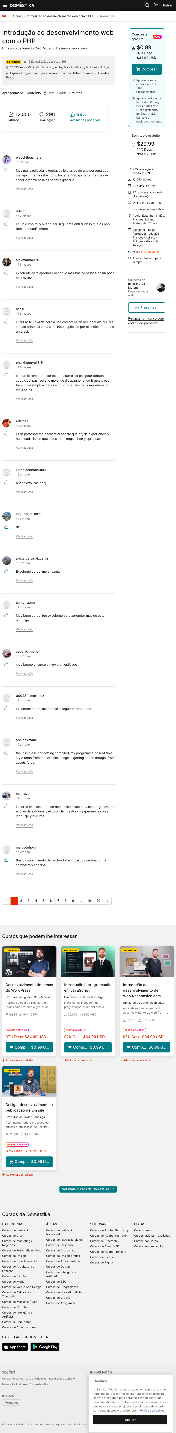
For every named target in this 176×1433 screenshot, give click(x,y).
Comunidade (57, 93)
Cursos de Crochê (58, 1297)
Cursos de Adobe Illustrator (108, 1235)
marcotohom (26, 847)
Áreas (51, 1224)
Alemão (54, 73)
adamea (22, 421)
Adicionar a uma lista (19, 1060)
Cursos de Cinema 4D (104, 1246)
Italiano (77, 73)
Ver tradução (24, 189)
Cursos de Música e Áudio (19, 1301)
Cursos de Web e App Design (21, 1287)
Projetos (75, 93)
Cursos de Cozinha (14, 1307)
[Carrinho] (156, 5)
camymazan (25, 603)
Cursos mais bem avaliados (152, 1235)
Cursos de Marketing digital (64, 1292)
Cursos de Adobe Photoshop (109, 1230)
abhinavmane (26, 740)
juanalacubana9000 (31, 470)
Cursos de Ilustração (16, 1230)
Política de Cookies (85, 1424)
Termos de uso (34, 1424)
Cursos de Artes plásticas (63, 1261)
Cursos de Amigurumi (60, 1303)
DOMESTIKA (21, 5)
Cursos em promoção (148, 1246)
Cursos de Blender (102, 1257)
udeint (21, 211)
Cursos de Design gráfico (63, 1255)
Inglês (27, 73)
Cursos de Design (14, 1255)
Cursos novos (143, 1230)
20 (98, 901)
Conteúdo (33, 93)
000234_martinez (30, 696)
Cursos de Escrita (14, 1276)
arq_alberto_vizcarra (32, 558)
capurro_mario (27, 651)
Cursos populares (146, 1241)
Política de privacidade (58, 1424)
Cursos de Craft (12, 1235)
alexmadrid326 (27, 260)
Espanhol (16, 73)
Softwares (100, 1224)
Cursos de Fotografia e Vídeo (21, 1250)
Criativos (40, 1378)
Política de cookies (152, 1410)
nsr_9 (20, 309)
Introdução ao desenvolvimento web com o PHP (60, 16)
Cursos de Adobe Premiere (108, 1251)
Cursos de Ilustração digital (64, 1239)
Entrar (168, 5)
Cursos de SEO (56, 1281)
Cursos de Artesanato (61, 1250)
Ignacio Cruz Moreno (38, 48)
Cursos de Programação (62, 1287)
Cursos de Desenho (59, 1245)
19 (89, 901)
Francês (66, 73)
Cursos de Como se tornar (20, 1327)
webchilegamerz (28, 157)
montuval (23, 794)
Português (40, 73)
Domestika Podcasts (14, 1384)
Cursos (16, 16)
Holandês (103, 73)
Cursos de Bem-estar (16, 1322)
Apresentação (12, 93)
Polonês (89, 73)
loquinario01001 (28, 514)
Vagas (29, 1378)
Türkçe (10, 77)
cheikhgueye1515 (29, 363)
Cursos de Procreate (104, 1241)
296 (64, 61)
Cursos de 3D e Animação (19, 1261)
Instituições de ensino (62, 1378)
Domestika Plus (39, 1384)
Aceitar (130, 1419)
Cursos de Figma (101, 1262)
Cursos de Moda (13, 1281)
